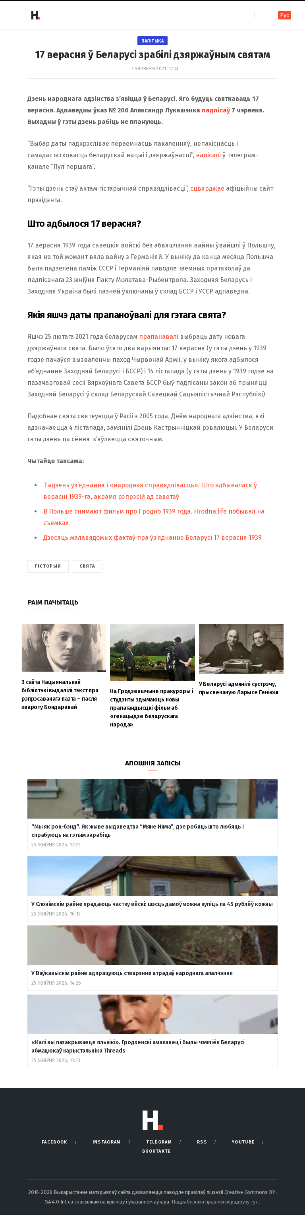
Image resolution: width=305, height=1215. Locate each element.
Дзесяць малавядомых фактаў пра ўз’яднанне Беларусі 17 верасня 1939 (152, 537)
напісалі (208, 155)
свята (87, 566)
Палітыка (152, 41)
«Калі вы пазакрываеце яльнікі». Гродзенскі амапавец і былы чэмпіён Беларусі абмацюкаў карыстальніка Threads (138, 1046)
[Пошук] (261, 15)
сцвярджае (207, 188)
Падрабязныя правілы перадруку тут (215, 1202)
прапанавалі (158, 336)
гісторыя (48, 566)
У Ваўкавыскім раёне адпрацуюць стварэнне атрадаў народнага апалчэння (131, 973)
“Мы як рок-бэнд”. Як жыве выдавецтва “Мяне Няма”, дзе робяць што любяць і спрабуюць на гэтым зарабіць (137, 830)
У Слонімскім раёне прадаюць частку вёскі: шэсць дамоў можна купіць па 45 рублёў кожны (152, 904)
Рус (284, 15)
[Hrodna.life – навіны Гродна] (35, 15)
